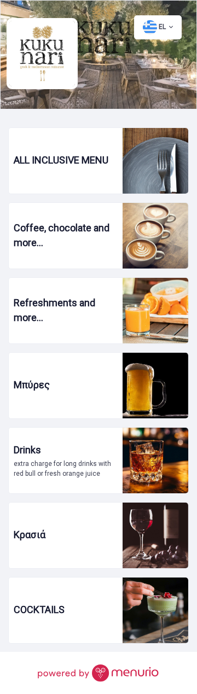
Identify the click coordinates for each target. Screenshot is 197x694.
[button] (158, 27)
